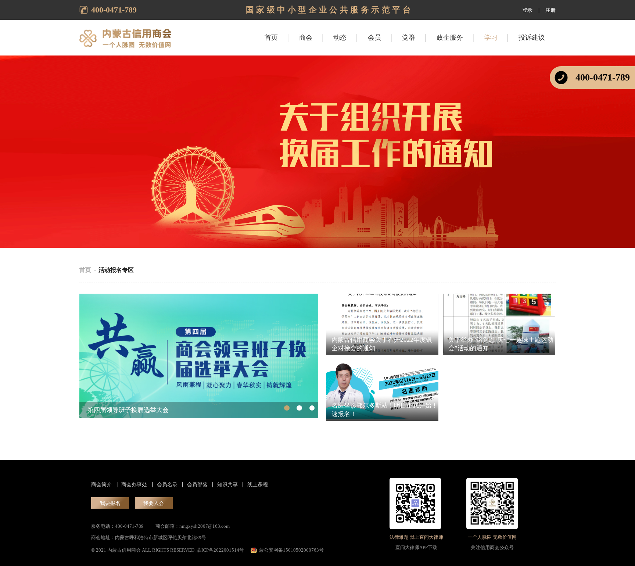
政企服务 (450, 37)
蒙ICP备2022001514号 (220, 550)
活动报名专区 (116, 270)
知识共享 (227, 484)
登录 (527, 10)
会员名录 (167, 484)
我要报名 (110, 503)
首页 (271, 37)
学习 (491, 37)
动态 (340, 37)
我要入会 (153, 503)
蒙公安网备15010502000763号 (291, 550)
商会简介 (101, 484)
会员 (374, 37)
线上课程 (257, 484)
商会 (305, 37)
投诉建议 (532, 37)
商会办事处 (134, 484)
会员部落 (197, 484)
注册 (550, 10)
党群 (408, 37)
